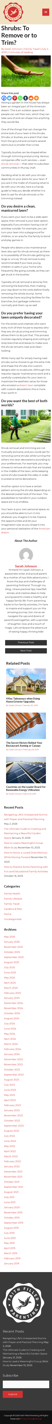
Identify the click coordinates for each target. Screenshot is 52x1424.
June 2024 (10, 1028)
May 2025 (9, 977)
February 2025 (12, 993)
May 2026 (9, 936)
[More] (36, 98)
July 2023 (9, 1084)
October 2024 (12, 1013)
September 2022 (14, 1125)
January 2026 (12, 941)
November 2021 (13, 1176)
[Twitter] (9, 98)
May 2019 (9, 1243)
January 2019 (11, 1263)
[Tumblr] (25, 98)
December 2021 (13, 1171)
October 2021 (11, 1181)
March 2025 (11, 987)
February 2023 (12, 1105)
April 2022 (10, 1151)
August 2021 (11, 1192)
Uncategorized (12, 919)
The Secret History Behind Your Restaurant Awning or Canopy (24, 744)
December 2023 (13, 1059)
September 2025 (14, 957)
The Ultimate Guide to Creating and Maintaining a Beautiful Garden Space (25, 833)
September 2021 (13, 1187)
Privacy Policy (26, 1419)
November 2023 (13, 1064)
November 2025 (13, 947)
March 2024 (11, 1044)
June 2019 (10, 1238)
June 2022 (10, 1141)
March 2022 (11, 1156)
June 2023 (10, 1089)
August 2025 (11, 962)
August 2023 (11, 1079)
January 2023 (12, 1110)
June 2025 (10, 972)
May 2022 (9, 1146)
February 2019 (12, 1258)
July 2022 (9, 1136)
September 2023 (14, 1074)
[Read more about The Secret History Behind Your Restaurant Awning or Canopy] (26, 725)
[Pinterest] (14, 98)
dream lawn (26, 385)
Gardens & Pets (13, 909)
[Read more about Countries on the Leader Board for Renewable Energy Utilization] (26, 769)
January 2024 (12, 1054)
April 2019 (9, 1248)
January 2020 (12, 1207)
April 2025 (10, 982)
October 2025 (12, 952)
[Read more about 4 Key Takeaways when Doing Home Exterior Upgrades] (26, 681)
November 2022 (13, 1115)
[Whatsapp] (20, 98)
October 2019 (11, 1217)
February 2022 (12, 1161)
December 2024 (13, 1003)
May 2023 (9, 1095)
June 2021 (10, 1202)
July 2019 (9, 1233)
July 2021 (9, 1197)
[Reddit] (31, 98)
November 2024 (13, 1008)
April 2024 (10, 1038)
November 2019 (13, 1212)
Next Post (26, 650)
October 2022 (12, 1120)
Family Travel (32, 49)
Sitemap (38, 1419)
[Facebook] (4, 98)
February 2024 (12, 1049)
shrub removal (10, 163)
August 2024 (11, 1018)
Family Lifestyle (13, 898)
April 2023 (10, 1100)
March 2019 (10, 1253)
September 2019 (13, 1222)
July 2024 (9, 1023)
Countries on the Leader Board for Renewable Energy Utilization (26, 788)
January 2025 (12, 998)
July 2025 (9, 967)
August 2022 (11, 1130)
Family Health (12, 893)
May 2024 (9, 1033)
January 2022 (12, 1166)
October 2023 (12, 1069)
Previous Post (26, 642)
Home (7, 914)
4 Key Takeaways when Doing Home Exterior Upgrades (23, 700)
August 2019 (11, 1227)
